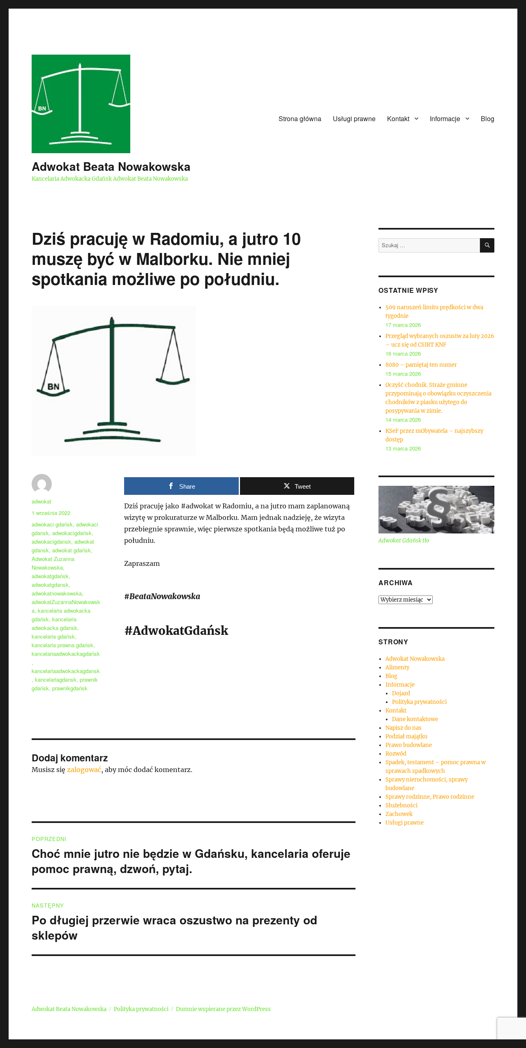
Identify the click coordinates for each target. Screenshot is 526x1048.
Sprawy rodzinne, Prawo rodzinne (429, 796)
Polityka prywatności (419, 702)
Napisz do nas (403, 727)
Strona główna (300, 118)
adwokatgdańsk (50, 576)
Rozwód (395, 753)
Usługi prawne (354, 118)
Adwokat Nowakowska (415, 658)
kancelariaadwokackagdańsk (66, 653)
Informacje (445, 118)
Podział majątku (406, 736)
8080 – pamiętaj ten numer (421, 364)
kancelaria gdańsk (53, 636)
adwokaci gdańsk (52, 524)
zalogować (84, 769)
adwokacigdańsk (72, 533)
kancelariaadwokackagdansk (66, 671)
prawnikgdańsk (70, 688)
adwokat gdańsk (71, 550)
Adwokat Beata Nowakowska (111, 166)
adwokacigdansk (51, 541)
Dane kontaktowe (415, 719)
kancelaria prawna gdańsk (62, 645)
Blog (487, 118)
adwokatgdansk (50, 584)
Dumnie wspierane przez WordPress (223, 1009)
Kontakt (398, 118)
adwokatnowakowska (57, 593)
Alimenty (397, 667)
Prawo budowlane (408, 745)
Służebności (401, 805)
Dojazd (401, 693)
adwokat (41, 501)
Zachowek (399, 814)
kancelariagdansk (55, 679)
